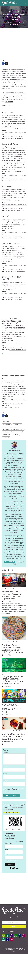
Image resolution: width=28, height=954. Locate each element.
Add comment (16, 24)
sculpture (16, 434)
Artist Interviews (11, 588)
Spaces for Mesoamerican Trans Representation (12, 595)
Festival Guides (16, 10)
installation (6, 432)
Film (14, 704)
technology (6, 437)
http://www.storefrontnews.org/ (17, 349)
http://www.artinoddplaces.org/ (17, 181)
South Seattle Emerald (16, 471)
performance (6, 434)
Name (5, 767)
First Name (8, 849)
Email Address (9, 843)
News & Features (14, 11)
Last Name (8, 855)
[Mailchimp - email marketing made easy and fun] (14, 869)
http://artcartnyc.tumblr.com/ (16, 138)
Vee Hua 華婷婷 (9, 22)
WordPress (21, 948)
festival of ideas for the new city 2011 (13, 429)
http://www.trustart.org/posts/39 (10, 407)
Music (17, 673)
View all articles (9, 561)
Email (5, 774)
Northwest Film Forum (10, 478)
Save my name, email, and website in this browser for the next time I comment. (14, 789)
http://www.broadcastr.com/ (16, 210)
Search (14, 926)
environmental (17, 424)
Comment (5, 752)
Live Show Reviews (8, 673)
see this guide (9, 101)
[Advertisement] (14, 44)
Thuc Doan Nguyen (8, 714)
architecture (6, 424)
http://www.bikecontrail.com (16, 238)
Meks (10, 948)
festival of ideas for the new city (12, 427)
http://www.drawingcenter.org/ (17, 271)
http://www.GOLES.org (15, 299)
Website (5, 781)
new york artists (17, 432)
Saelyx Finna (7, 744)
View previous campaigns (11, 860)
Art (8, 10)
